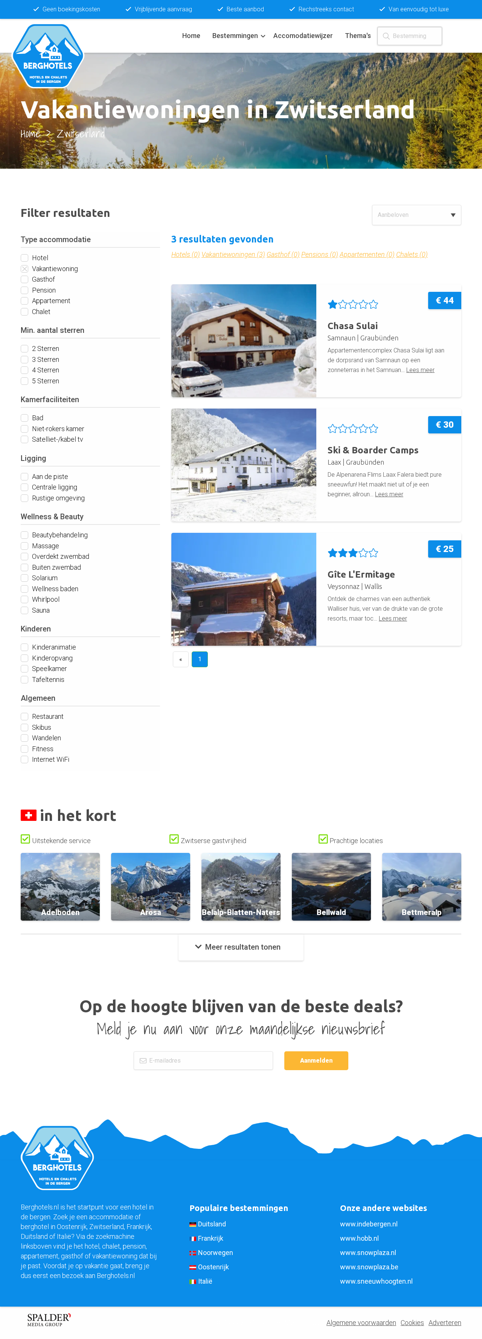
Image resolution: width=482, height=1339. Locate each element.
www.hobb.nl (359, 1238)
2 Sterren (45, 348)
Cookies (412, 1323)
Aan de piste (49, 476)
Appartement (50, 301)
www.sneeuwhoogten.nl (376, 1281)
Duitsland (212, 1224)
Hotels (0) (185, 254)
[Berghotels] (52, 36)
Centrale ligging (54, 487)
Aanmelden (316, 1060)
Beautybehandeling (59, 535)
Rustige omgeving (58, 498)
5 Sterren (45, 380)
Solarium (44, 578)
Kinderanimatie (53, 647)
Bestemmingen (235, 36)
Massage (45, 545)
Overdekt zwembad (60, 556)
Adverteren (445, 1323)
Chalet (40, 311)
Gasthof (43, 279)
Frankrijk (210, 1238)
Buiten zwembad (56, 567)
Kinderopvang (52, 658)
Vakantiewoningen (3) (233, 254)
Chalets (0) (412, 254)
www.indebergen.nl (369, 1224)
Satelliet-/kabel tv (57, 439)
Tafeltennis (47, 679)
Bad (37, 418)
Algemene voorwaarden (361, 1323)
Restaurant (47, 716)
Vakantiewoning (54, 268)
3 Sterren (45, 359)
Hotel (39, 258)
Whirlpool (45, 599)
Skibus (41, 727)
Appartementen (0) (367, 254)
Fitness (42, 748)
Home (191, 36)
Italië (205, 1281)
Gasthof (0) (283, 254)
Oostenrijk (213, 1267)
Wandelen (46, 738)
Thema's (358, 36)
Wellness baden (54, 588)
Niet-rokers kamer (57, 428)
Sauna (40, 610)
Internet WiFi (50, 759)
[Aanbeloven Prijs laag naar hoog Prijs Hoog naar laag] (416, 215)
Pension (43, 290)
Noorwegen (215, 1253)
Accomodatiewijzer (303, 36)
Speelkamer (49, 669)
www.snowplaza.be (369, 1267)
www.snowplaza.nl (368, 1253)
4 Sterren (45, 370)
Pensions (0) (319, 254)
